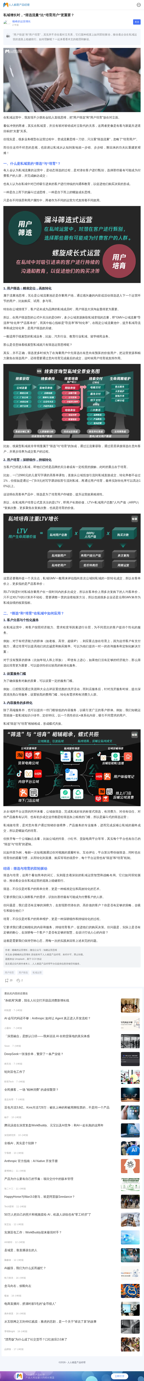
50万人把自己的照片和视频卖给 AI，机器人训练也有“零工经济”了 (47, 1214)
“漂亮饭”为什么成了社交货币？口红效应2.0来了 (35, 1339)
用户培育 (9, 972)
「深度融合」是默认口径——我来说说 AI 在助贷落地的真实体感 (47, 1036)
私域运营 (37, 972)
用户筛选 (23, 972)
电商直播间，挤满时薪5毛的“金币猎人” (30, 1303)
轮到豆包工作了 (14, 1071)
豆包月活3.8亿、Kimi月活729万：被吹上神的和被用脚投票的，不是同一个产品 (57, 1107)
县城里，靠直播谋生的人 (20, 1250)
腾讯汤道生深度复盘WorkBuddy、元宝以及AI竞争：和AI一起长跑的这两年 (54, 1125)
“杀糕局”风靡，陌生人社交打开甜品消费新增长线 (36, 1000)
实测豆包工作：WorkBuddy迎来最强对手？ (33, 1232)
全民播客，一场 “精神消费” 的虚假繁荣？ (31, 1089)
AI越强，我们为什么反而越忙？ (25, 1268)
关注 (137, 22)
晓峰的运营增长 (21, 21)
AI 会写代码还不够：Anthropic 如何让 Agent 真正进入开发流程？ (47, 1018)
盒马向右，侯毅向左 (17, 1285)
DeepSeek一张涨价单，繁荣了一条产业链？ (34, 1054)
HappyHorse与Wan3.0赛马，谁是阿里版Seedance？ (39, 1196)
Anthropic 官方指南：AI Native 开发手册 (31, 1161)
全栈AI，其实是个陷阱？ (20, 1143)
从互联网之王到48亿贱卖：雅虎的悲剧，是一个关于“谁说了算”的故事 (50, 1321)
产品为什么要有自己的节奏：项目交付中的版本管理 (38, 1178)
